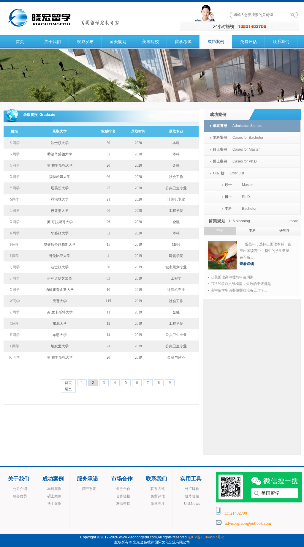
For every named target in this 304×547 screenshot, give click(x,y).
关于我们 (52, 42)
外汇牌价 (192, 489)
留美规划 (118, 42)
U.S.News (192, 504)
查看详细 (247, 264)
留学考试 (183, 42)
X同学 (15, 177)
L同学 (14, 256)
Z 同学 (15, 143)
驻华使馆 (192, 496)
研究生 (284, 230)
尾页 (68, 389)
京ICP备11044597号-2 (206, 537)
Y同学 (15, 188)
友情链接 (123, 504)
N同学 (15, 154)
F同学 (14, 244)
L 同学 (15, 211)
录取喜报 (220, 126)
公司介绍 (20, 489)
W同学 (15, 301)
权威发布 (85, 42)
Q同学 (15, 267)
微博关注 (158, 504)
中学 (220, 230)
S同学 (14, 199)
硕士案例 (220, 149)
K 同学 (14, 357)
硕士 (228, 185)
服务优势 (20, 496)
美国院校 (150, 42)
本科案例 (220, 137)
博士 (228, 197)
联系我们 (281, 42)
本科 (228, 208)
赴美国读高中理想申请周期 (232, 277)
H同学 (15, 335)
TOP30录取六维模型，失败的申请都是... (242, 284)
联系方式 (158, 489)
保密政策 (89, 489)
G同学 (15, 165)
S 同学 (15, 278)
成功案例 (216, 42)
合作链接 (123, 496)
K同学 (15, 233)
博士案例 (220, 161)
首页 (20, 42)
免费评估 (248, 42)
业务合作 (123, 489)
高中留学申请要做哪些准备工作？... (239, 290)
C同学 (14, 323)
